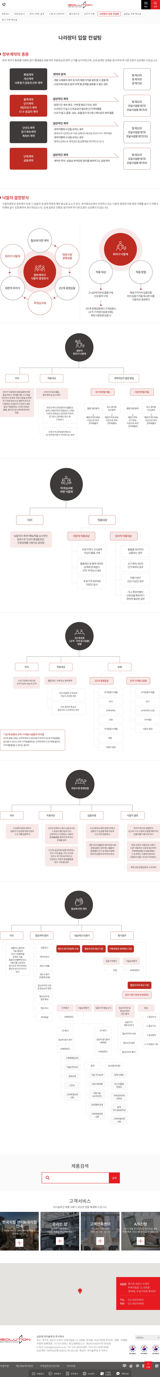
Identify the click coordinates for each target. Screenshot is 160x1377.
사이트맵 (71, 1365)
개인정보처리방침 (24, 1365)
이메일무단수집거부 (50, 1365)
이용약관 (4, 1365)
